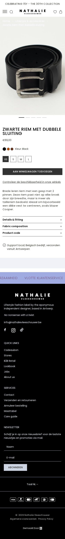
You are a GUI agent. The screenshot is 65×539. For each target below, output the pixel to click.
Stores (8, 355)
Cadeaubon (11, 350)
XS (5, 159)
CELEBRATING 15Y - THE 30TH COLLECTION (32, 4)
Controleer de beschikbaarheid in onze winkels (32, 182)
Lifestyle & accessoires (30, 21)
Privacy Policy (45, 518)
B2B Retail (9, 361)
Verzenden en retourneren (20, 400)
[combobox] (35, 484)
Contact (9, 395)
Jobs (7, 371)
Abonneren (15, 467)
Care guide (10, 416)
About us (9, 377)
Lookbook (9, 366)
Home (6, 21)
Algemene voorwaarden (23, 518)
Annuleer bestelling (15, 405)
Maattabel (10, 411)
